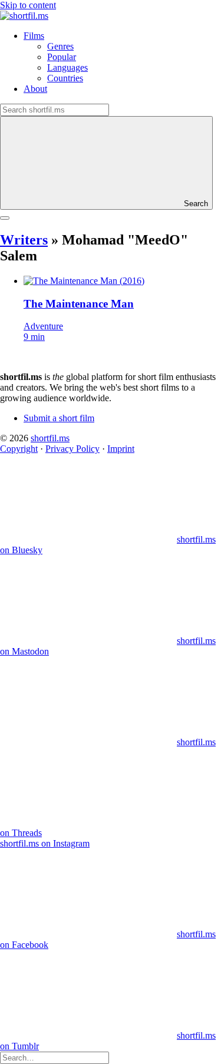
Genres (60, 46)
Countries (65, 78)
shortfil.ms (50, 438)
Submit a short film (59, 418)
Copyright (19, 449)
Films (34, 36)
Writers (24, 239)
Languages (67, 67)
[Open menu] (4, 218)
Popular (61, 57)
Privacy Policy (72, 449)
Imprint (120, 449)
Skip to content (28, 5)
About (35, 89)
